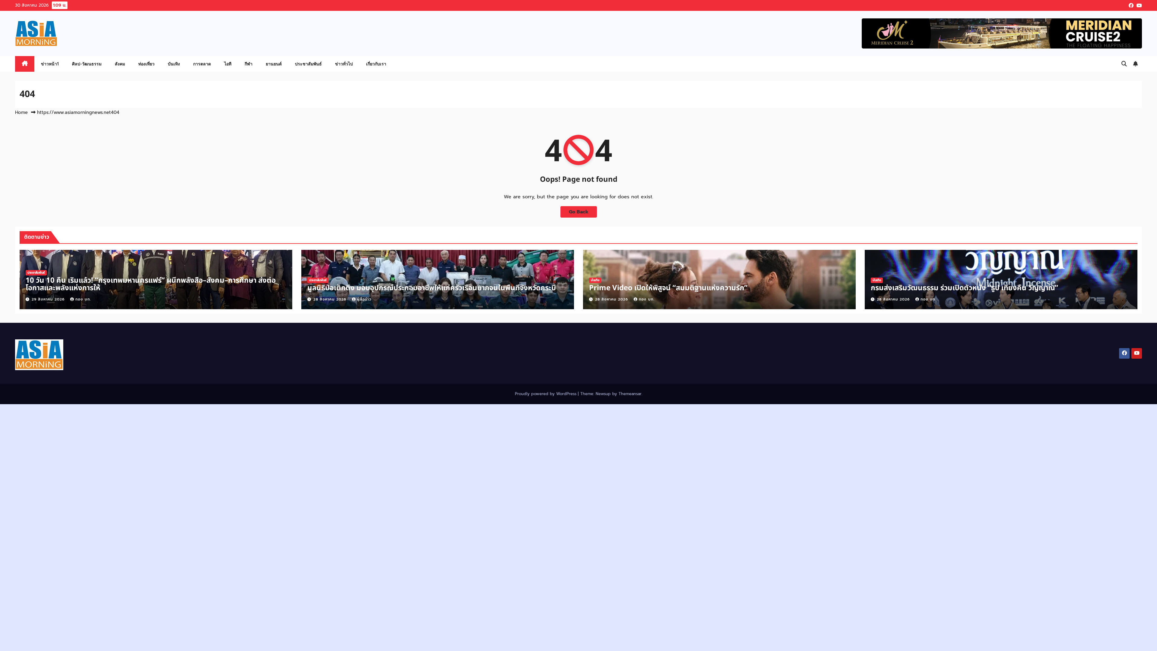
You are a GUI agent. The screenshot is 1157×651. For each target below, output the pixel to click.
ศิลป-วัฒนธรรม (87, 63)
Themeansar (630, 394)
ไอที (227, 63)
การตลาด (202, 63)
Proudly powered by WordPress (546, 394)
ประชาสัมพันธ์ (308, 63)
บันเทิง (174, 63)
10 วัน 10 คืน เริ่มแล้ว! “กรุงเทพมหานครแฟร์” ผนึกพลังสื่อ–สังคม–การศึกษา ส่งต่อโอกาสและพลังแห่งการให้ (151, 284)
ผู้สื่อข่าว (364, 299)
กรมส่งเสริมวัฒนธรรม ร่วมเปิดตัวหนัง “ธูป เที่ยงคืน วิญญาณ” (964, 288)
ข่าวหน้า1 (50, 63)
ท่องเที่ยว (146, 63)
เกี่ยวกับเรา (376, 63)
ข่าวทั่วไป (344, 63)
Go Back (578, 211)
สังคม (120, 63)
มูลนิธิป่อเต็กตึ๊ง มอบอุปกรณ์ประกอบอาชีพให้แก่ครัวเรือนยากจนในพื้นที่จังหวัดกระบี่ (431, 288)
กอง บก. (83, 299)
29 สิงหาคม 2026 (49, 299)
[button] (1124, 64)
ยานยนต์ (274, 63)
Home (21, 112)
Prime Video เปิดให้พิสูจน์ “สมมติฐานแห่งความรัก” (668, 288)
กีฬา (248, 63)
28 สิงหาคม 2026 (330, 299)
